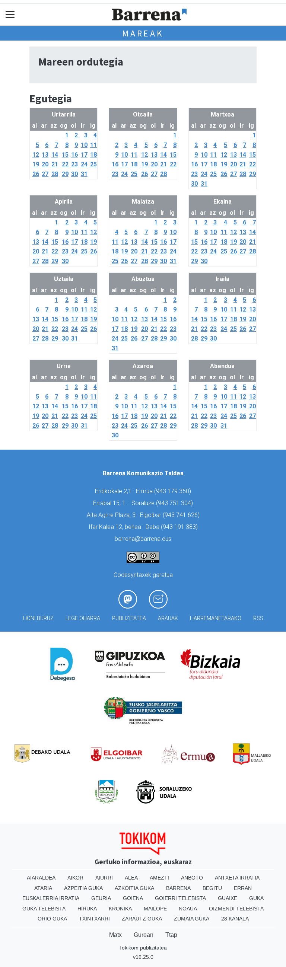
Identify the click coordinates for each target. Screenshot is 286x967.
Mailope (155, 909)
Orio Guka (52, 919)
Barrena (178, 888)
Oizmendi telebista (236, 909)
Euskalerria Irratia (50, 898)
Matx (115, 935)
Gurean (143, 935)
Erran (243, 888)
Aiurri (104, 878)
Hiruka (87, 909)
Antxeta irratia (237, 878)
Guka (256, 898)
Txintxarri (94, 919)
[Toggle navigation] (10, 14)
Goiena (133, 898)
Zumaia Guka (191, 919)
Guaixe (227, 898)
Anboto (192, 878)
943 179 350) (173, 491)
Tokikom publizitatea (143, 948)
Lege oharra (83, 618)
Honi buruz (38, 618)
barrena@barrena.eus (143, 538)
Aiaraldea (41, 878)
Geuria (101, 898)
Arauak (168, 618)
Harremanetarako (215, 618)
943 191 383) (180, 526)
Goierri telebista (180, 898)
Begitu (212, 888)
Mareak (143, 33)
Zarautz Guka (142, 919)
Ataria (43, 888)
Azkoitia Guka (134, 888)
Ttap (171, 935)
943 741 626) (182, 514)
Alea (131, 878)
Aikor (75, 878)
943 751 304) (175, 503)
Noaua (188, 909)
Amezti (159, 878)
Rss (258, 618)
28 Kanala (235, 919)
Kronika (120, 909)
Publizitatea (129, 618)
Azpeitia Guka (83, 888)
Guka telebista (44, 909)
